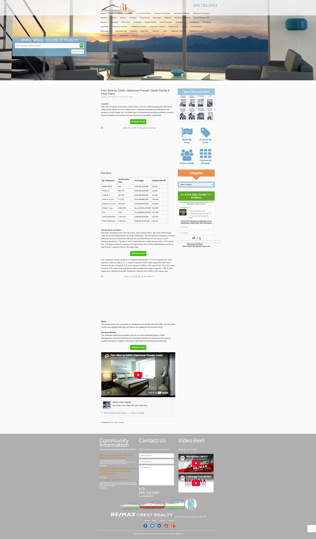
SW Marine (206, 22)
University (104, 27)
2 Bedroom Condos (138, 27)
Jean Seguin (112, 97)
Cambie (113, 18)
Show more (77, 52)
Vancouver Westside (162, 13)
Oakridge (114, 22)
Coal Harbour (196, 27)
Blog (133, 413)
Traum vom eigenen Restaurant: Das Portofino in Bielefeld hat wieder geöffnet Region (117, 471)
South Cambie (150, 22)
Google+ (141, 413)
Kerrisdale (157, 18)
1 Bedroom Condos (119, 27)
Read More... (103, 466)
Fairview (133, 18)
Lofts (165, 31)
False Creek (144, 18)
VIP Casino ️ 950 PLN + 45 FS (114, 480)
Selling (119, 13)
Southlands (194, 22)
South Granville (166, 22)
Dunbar (123, 18)
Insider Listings (187, 163)
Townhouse (123, 35)
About (111, 13)
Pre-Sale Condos (117, 422)
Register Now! (138, 121)
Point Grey (126, 22)
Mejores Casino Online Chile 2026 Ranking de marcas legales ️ (116, 456)
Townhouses (173, 27)
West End (144, 31)
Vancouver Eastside (181, 13)
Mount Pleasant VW (201, 18)
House (184, 27)
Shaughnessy (181, 22)
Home (103, 13)
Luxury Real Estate (143, 13)
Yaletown (155, 31)
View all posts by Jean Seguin (116, 413)
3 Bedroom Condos (157, 27)
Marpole (104, 22)
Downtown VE (106, 31)
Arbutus (104, 18)
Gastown (133, 31)
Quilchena (137, 22)
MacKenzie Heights (182, 18)
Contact (129, 13)
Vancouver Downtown (201, 13)
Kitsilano (168, 18)
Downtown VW (121, 31)
